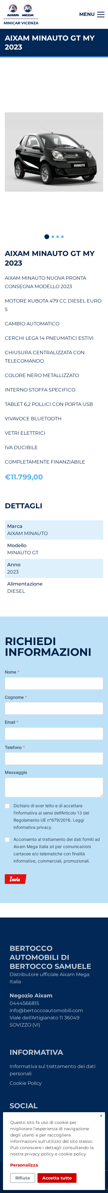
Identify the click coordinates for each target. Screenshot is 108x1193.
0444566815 (24, 1003)
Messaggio (16, 772)
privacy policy (39, 1154)
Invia (15, 879)
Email (11, 722)
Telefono (15, 747)
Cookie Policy (26, 1083)
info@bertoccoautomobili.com (46, 1010)
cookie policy (72, 1154)
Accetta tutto (57, 1178)
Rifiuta (22, 1178)
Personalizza (24, 1165)
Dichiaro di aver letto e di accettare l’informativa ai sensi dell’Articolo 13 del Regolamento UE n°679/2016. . (51, 816)
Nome (12, 671)
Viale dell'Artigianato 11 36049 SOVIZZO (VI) (45, 1021)
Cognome (16, 697)
